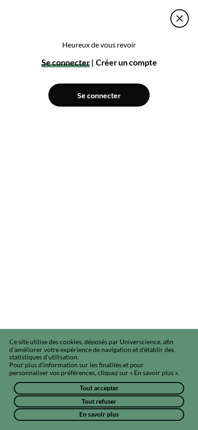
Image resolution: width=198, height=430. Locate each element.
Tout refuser (99, 401)
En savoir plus (99, 414)
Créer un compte (126, 62)
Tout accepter (99, 388)
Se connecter (99, 95)
